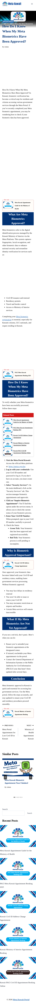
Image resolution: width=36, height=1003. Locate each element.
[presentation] (18, 767)
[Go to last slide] (5, 777)
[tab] (14, 797)
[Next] (30, 777)
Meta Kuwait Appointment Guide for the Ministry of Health (23, 205)
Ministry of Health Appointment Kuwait (28, 732)
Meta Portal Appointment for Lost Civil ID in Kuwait (8, 732)
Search (5, 809)
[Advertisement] (18, 69)
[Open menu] (32, 3)
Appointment (8, 21)
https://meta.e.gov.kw (17, 466)
